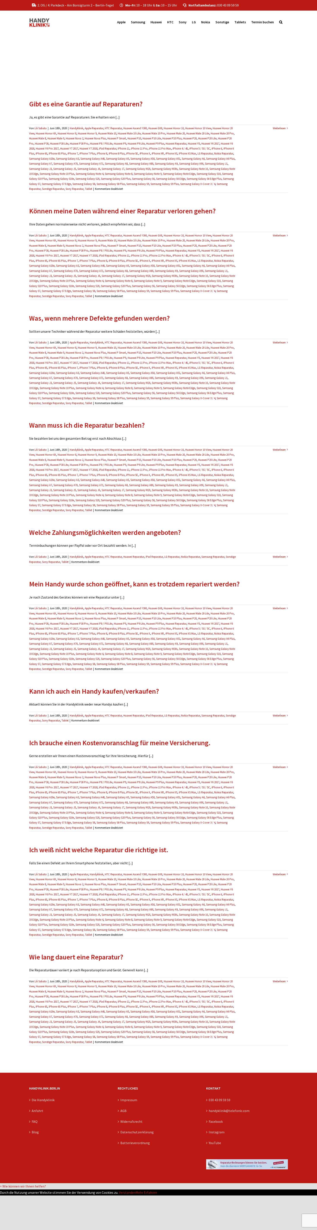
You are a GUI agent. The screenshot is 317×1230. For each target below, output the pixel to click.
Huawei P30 (42, 143)
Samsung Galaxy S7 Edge (56, 184)
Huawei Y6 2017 (210, 143)
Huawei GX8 (155, 128)
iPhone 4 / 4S (180, 148)
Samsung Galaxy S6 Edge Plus (204, 179)
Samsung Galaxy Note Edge (179, 174)
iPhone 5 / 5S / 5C (199, 148)
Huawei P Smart (116, 138)
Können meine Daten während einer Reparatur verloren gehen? (122, 211)
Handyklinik (76, 128)
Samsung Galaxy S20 (87, 179)
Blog (35, 1132)
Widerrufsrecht (131, 1121)
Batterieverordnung (135, 1143)
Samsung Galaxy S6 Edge (170, 179)
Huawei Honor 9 (87, 133)
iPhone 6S (41, 153)
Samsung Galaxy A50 (142, 159)
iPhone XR (158, 153)
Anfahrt (37, 1111)
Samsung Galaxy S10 (209, 174)
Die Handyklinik (43, 1100)
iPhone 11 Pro (139, 148)
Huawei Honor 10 (174, 128)
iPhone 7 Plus (87, 153)
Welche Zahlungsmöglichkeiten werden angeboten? (105, 532)
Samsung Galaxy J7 (113, 169)
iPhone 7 (72, 153)
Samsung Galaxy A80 (141, 163)
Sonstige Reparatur (53, 189)
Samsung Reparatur (212, 557)
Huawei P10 (134, 138)
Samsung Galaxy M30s (164, 169)
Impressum (128, 1100)
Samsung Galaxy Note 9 (148, 174)
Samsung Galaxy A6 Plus (220, 159)
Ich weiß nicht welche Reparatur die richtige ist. (98, 850)
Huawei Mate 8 (37, 138)
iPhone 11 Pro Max (160, 148)
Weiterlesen (279, 128)
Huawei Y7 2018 (88, 148)
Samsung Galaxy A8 (116, 163)
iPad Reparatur (107, 148)
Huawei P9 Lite (136, 143)
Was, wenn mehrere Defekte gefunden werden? (99, 318)
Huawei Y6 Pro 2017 (47, 148)
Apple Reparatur (94, 128)
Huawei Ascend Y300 (135, 128)
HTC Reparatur (113, 128)
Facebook (216, 1121)
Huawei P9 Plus (155, 143)
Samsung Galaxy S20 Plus (115, 179)
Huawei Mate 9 (55, 138)
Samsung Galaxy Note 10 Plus (57, 174)
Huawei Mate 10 (107, 133)
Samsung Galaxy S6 (143, 179)
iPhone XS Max (187, 153)
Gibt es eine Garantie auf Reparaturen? (86, 104)
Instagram (216, 1132)
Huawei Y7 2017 (69, 148)
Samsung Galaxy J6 (88, 169)
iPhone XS (171, 153)
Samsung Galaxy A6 (193, 159)
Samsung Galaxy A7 (40, 163)
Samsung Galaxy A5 (117, 159)
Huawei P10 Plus (172, 138)
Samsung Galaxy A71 (91, 163)
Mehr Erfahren (146, 1192)
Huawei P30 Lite (59, 143)
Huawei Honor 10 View (198, 128)
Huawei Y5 (194, 143)
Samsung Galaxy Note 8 (118, 174)
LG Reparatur (205, 153)
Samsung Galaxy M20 (138, 169)
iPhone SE (132, 153)
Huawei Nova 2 (74, 138)
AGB (123, 1111)
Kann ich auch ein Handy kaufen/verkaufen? (94, 691)
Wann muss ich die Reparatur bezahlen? (87, 425)
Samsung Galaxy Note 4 (89, 174)
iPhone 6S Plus (57, 153)
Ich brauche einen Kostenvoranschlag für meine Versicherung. (119, 743)
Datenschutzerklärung (137, 1132)
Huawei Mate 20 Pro (222, 133)
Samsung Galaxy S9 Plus (165, 184)
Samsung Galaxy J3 (40, 169)
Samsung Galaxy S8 (83, 184)
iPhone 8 (102, 153)
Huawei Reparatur (176, 143)
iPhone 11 (123, 148)
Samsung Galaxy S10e (61, 179)
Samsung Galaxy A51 (168, 159)
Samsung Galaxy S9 (137, 184)
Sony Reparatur (74, 189)
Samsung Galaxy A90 (191, 163)
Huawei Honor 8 (67, 133)
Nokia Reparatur (223, 153)
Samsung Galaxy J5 (64, 169)
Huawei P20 (190, 138)
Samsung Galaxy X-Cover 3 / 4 (197, 184)
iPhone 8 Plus (117, 153)
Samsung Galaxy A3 (67, 159)
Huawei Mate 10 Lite (129, 133)
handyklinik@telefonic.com (229, 1111)
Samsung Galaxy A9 (166, 163)
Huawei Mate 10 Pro (153, 133)
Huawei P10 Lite (152, 138)
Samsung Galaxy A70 (65, 163)
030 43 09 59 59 (219, 1100)
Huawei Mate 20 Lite (197, 133)
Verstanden (127, 1192)
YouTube (215, 1143)
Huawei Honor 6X (46, 133)
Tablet (88, 189)
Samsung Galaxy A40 (92, 159)
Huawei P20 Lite (207, 138)
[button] (280, 22)
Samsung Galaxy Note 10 (193, 169)
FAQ (35, 1121)
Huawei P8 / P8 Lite (101, 143)
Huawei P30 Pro (79, 143)
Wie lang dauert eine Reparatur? (76, 957)
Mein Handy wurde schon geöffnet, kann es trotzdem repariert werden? (134, 584)
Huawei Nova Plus (95, 138)
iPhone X (145, 153)
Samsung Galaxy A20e (42, 159)
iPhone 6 (217, 148)
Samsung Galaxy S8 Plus (111, 184)
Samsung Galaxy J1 (216, 163)
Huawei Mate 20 (176, 133)
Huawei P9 (120, 143)
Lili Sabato (41, 128)
